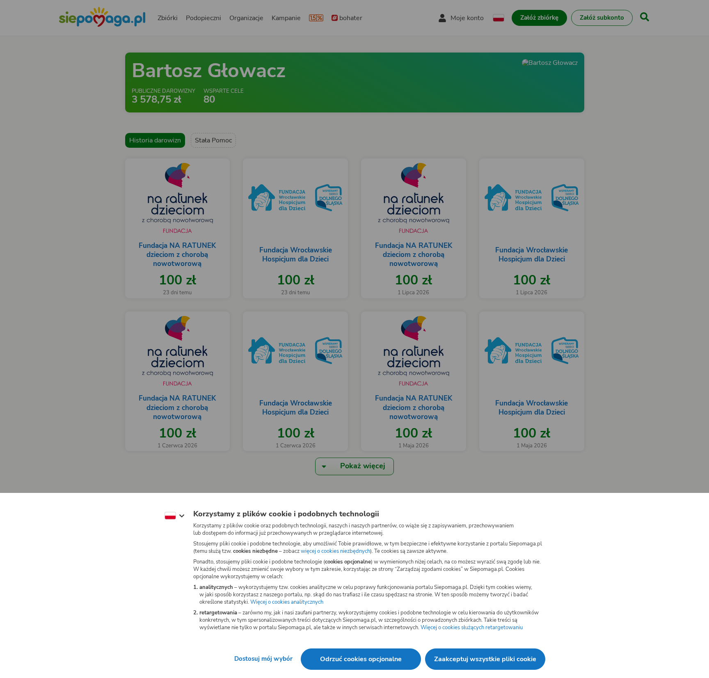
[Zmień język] (174, 516)
